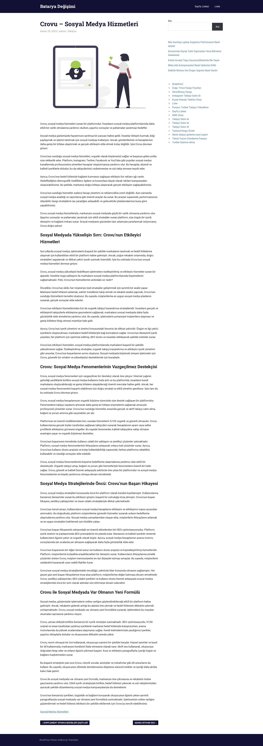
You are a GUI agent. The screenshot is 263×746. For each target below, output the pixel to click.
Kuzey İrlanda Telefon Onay (187, 99)
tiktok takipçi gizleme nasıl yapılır (190, 134)
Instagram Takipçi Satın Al (186, 95)
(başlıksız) (177, 84)
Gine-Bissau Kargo (182, 91)
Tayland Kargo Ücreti (183, 130)
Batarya (72, 31)
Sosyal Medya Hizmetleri (54, 711)
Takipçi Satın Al (180, 119)
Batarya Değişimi (57, 6)
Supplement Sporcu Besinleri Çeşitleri (65, 723)
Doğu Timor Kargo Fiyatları (186, 88)
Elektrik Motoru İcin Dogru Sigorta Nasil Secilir (192, 70)
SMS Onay (178, 115)
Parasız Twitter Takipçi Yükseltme (190, 107)
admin (62, 31)
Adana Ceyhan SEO (144, 723)
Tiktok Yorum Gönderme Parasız (189, 138)
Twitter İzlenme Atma (183, 142)
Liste (217, 6)
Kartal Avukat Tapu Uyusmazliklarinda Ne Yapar (193, 60)
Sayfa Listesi (202, 6)
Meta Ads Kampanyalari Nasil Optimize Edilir (192, 65)
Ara (170, 20)
